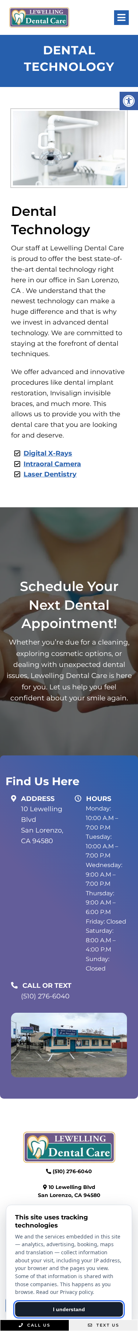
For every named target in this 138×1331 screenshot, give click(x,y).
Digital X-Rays (48, 453)
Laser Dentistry (50, 474)
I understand (69, 1309)
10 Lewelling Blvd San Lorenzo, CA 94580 (42, 825)
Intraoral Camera (52, 464)
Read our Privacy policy (64, 1291)
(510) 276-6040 (45, 996)
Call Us (37, 1325)
